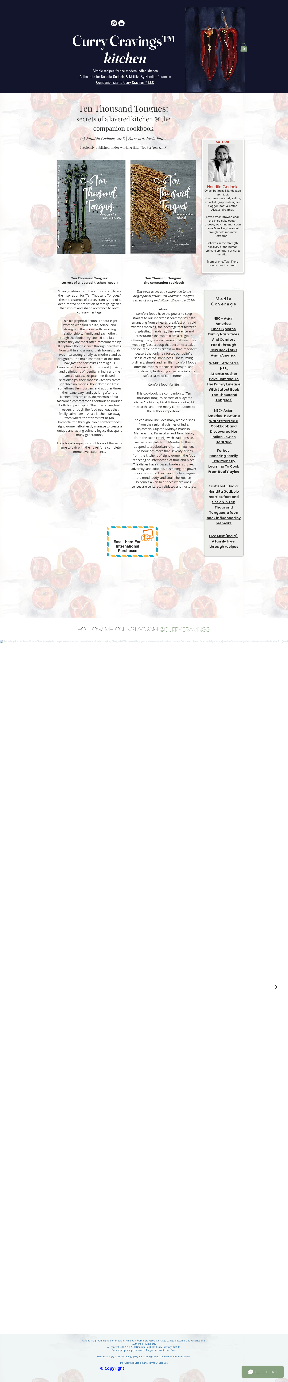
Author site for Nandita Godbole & (104, 77)
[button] (243, 47)
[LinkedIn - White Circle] (121, 23)
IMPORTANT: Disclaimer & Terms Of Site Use (144, 1362)
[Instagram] (114, 23)
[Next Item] (276, 987)
